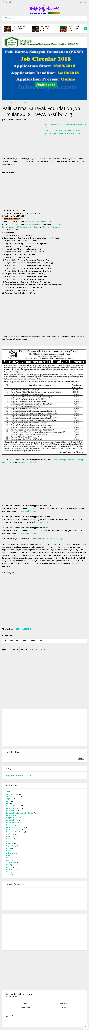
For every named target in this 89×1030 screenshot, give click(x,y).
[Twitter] (6, 2)
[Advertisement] (21, 140)
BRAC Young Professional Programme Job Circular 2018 (63, 134)
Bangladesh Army (12, 811)
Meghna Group (11, 846)
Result (8, 860)
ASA (7, 792)
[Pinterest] (10, 2)
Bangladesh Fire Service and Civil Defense (20, 813)
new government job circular (19, 775)
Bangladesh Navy (12, 818)
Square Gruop (11, 862)
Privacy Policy (25, 1008)
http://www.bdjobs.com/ (51, 227)
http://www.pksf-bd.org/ (43, 221)
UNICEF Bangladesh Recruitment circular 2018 (62, 130)
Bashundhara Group (13, 830)
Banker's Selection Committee (16, 827)
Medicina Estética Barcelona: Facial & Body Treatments (46, 28)
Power (8, 855)
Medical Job (10, 844)
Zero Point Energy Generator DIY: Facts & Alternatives (75, 28)
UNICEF (8, 867)
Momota (9, 848)
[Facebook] (3, 2)
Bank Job (9, 825)
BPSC (8, 801)
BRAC (8, 804)
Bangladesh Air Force (13, 806)
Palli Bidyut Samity (12, 853)
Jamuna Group (11, 837)
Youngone (9, 874)
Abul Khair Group (12, 794)
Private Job (15, 103)
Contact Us (63, 1004)
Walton (8, 872)
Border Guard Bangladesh (15, 832)
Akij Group (9, 799)
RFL (7, 858)
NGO (24, 103)
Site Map (64, 1008)
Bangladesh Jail (11, 815)
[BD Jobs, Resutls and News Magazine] (44, 13)
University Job (10, 870)
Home (4, 103)
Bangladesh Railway (12, 822)
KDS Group (10, 839)
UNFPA (8, 865)
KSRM (8, 841)
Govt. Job (9, 834)
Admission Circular (12, 796)
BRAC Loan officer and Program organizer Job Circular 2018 (65, 126)
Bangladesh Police (12, 820)
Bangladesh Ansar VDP (13, 808)
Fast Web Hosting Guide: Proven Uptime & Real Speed (19, 28)
